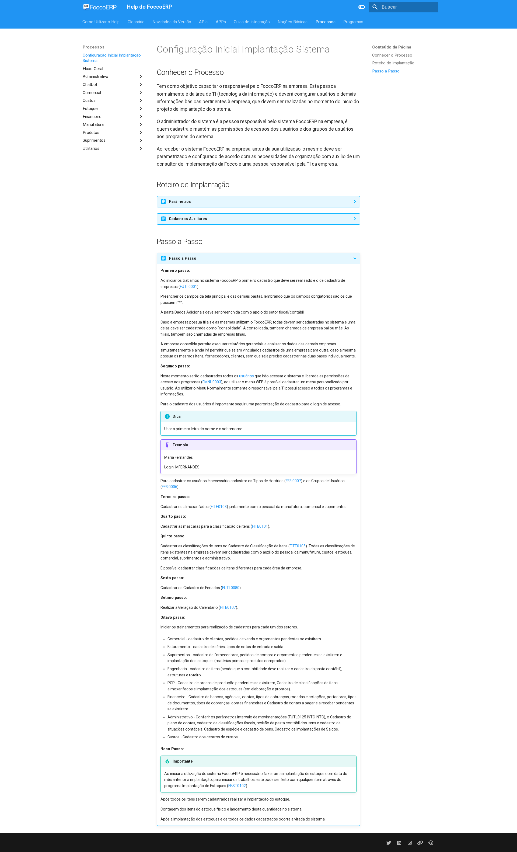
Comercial (92, 92)
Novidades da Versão (171, 21)
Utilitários (91, 148)
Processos (326, 21)
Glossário (136, 21)
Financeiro (92, 116)
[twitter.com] (388, 842)
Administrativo (95, 76)
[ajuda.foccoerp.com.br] (431, 842)
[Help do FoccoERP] (100, 7)
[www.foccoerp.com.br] (420, 842)
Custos (89, 100)
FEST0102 (237, 786)
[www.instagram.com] (409, 842)
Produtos (91, 132)
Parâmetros (180, 201)
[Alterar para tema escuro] (362, 7)
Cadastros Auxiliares (188, 219)
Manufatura (93, 124)
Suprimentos (94, 140)
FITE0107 (228, 607)
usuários (246, 376)
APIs (203, 21)
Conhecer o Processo (392, 55)
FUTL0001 (188, 286)
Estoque (90, 108)
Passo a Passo (386, 71)
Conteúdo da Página (391, 47)
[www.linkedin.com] (399, 842)
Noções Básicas (293, 21)
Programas (354, 21)
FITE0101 (260, 526)
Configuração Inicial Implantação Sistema (112, 58)
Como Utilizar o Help (101, 21)
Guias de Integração (252, 21)
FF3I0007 (293, 481)
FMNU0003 (211, 382)
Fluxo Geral (93, 68)
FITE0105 (298, 546)
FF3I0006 (169, 487)
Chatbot (90, 84)
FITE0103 (219, 507)
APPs (221, 21)
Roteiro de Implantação (393, 63)
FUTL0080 (230, 588)
